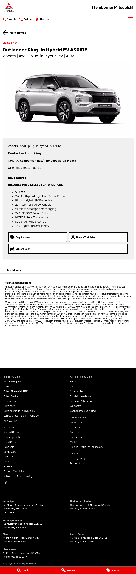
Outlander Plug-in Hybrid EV (19, 410)
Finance (8, 466)
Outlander (9, 405)
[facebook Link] (6, 483)
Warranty (75, 405)
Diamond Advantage (81, 400)
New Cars (9, 446)
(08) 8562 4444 (19, 508)
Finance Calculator (14, 471)
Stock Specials (12, 437)
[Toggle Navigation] (130, 19)
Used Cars (9, 456)
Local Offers (10, 441)
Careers (74, 432)
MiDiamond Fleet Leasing (18, 476)
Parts (73, 386)
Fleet (6, 461)
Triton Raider (11, 396)
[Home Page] (9, 7)
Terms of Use (77, 463)
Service (74, 381)
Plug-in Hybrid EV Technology (86, 446)
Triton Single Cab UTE (16, 391)
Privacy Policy (77, 458)
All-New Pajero (12, 381)
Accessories (76, 391)
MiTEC (73, 441)
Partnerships (77, 437)
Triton (7, 386)
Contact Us (76, 422)
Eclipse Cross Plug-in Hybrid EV (21, 415)
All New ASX (10, 420)
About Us (75, 427)
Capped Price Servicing (83, 410)
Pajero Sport (11, 400)
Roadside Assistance (82, 396)
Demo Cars (10, 451)
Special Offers (11, 432)
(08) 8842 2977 (19, 541)
